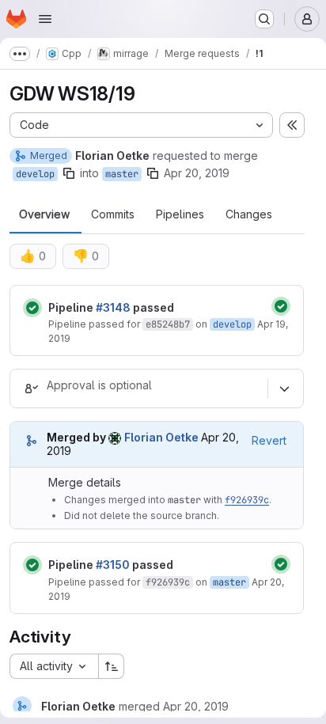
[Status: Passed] (32, 307)
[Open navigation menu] (45, 19)
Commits (113, 214)
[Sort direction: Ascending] (111, 666)
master (121, 174)
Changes (249, 214)
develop (35, 174)
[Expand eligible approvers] (284, 388)
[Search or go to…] (264, 18)
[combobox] (53, 666)
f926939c (247, 500)
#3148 (113, 307)
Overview (44, 214)
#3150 (113, 564)
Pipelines (180, 214)
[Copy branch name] (68, 173)
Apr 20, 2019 (196, 173)
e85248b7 (168, 324)
